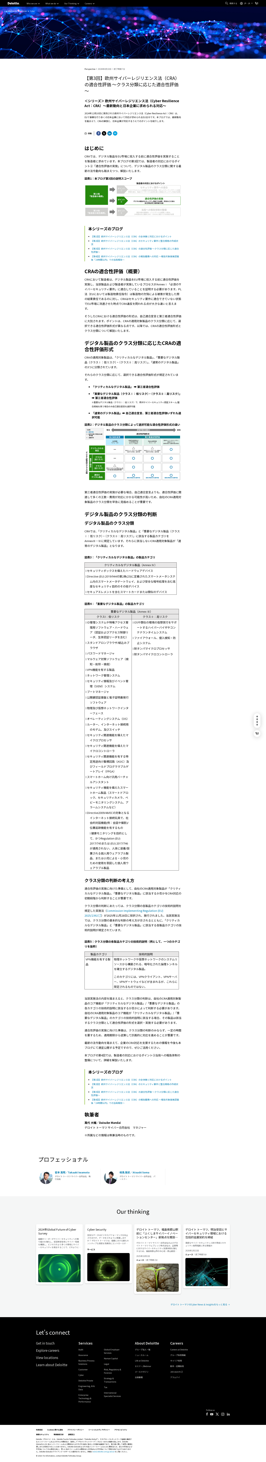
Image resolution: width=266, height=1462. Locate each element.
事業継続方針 (59, 1434)
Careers (88, 3)
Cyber (32, 11)
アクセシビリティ (120, 1429)
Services (24, 11)
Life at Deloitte (142, 1360)
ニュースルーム (141, 1355)
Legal (106, 1364)
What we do (51, 3)
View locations (47, 1357)
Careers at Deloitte (179, 1349)
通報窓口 (71, 1434)
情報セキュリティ (42, 1434)
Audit (80, 1349)
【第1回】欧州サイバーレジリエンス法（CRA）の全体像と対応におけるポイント (131, 236)
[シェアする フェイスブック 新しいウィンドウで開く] (98, 133)
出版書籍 (139, 1377)
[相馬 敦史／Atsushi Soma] (110, 1177)
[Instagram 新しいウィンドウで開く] (222, 1414)
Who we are (32, 3)
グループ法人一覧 (142, 1349)
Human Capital (111, 1358)
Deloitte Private (85, 1380)
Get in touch (45, 1343)
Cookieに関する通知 (55, 1429)
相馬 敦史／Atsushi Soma (134, 1172)
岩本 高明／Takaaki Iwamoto (72, 1172)
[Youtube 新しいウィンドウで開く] (211, 1414)
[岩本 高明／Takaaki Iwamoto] (46, 1177)
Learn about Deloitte (51, 1364)
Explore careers (47, 1350)
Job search (175, 1371)
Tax (105, 1387)
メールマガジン (142, 1371)
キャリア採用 (176, 1360)
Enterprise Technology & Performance (84, 1398)
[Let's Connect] (256, 3)
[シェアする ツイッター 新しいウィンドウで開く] (104, 133)
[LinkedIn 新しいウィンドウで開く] (228, 1414)
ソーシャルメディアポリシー (99, 1429)
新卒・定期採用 (177, 1366)
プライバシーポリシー (75, 1429)
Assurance (83, 1355)
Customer (83, 1369)
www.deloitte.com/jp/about (104, 1451)
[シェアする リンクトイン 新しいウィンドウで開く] (109, 133)
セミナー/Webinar (143, 1366)
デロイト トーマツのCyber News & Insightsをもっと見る (199, 1304)
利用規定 (39, 1429)
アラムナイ (175, 1377)
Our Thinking (70, 3)
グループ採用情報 (178, 1355)
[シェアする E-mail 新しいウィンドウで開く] (115, 133)
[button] (231, 3)
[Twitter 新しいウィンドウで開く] (217, 1414)
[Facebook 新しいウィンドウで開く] (207, 1414)
